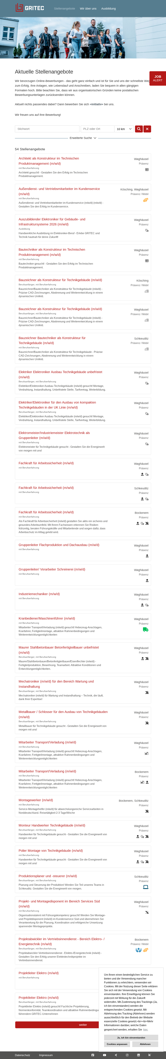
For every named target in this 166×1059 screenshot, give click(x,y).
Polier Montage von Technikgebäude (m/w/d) (51, 850)
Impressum (46, 1055)
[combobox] (124, 128)
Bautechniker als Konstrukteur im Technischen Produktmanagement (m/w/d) (52, 252)
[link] (83, 167)
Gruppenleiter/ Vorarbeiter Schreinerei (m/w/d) (52, 569)
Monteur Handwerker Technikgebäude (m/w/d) (52, 825)
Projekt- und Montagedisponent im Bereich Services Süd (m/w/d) (59, 904)
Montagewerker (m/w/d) (36, 800)
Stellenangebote (64, 8)
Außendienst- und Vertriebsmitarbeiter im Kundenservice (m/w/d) (59, 191)
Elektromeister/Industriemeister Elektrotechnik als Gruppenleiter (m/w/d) (54, 435)
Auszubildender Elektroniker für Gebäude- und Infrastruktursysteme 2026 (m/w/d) (52, 221)
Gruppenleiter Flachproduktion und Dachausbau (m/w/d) (59, 545)
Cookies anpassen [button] (117, 1044)
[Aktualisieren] (139, 128)
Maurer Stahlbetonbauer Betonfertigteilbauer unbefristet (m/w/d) (59, 650)
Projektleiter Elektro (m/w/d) (39, 973)
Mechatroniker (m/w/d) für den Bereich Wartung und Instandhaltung (56, 684)
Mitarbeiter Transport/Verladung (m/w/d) (47, 742)
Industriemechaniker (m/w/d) (39, 594)
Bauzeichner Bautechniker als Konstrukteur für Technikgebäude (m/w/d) (52, 340)
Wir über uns (88, 8)
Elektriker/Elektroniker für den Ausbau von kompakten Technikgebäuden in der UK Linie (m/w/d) (57, 405)
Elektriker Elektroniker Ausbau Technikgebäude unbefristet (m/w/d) (60, 374)
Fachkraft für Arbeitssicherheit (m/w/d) (46, 463)
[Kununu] (150, 1055)
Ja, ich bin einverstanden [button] (131, 1037)
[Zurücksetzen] (147, 128)
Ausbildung (108, 8)
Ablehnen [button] (145, 1044)
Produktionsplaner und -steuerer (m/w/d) (48, 876)
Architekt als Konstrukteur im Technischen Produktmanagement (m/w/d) (49, 161)
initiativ (96, 104)
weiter (83, 1024)
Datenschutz (22, 1055)
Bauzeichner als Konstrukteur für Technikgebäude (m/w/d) (60, 280)
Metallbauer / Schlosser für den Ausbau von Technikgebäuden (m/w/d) (63, 714)
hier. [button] (145, 1029)
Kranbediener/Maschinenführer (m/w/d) (47, 618)
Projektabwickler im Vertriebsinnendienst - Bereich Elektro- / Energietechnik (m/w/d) (62, 941)
